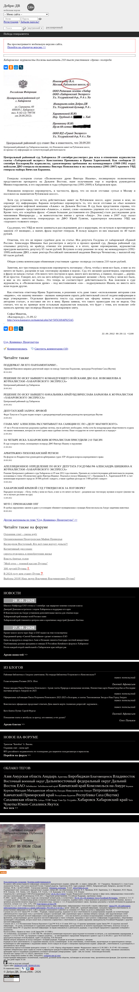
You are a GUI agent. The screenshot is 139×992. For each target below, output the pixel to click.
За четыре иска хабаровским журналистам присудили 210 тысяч (53, 439)
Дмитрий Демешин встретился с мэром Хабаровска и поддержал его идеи (37, 609)
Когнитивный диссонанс (18, 548)
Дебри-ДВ (12, 6)
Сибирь (41, 800)
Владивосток (124, 776)
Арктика (63, 776)
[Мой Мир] (16, 67)
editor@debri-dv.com (80, 888)
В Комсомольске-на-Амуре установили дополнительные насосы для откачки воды (41, 613)
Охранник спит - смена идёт (20, 534)
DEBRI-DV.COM (20, 965)
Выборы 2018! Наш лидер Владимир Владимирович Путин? (39, 578)
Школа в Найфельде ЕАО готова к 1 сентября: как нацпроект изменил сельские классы (43, 605)
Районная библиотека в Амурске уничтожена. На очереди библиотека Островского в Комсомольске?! (50, 674)
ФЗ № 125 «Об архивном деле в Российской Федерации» (96, 898)
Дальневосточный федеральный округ (78, 781)
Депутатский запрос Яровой (25, 410)
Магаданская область (42, 790)
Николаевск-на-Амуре (79, 790)
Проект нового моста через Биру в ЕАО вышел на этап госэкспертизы (35, 633)
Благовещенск (101, 776)
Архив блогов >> (14, 724)
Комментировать (17, 348)
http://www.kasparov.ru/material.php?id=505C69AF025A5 (40, 319)
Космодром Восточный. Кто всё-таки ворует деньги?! (36, 544)
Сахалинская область (20, 799)
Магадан (20, 790)
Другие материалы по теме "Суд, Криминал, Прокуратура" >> (40, 519)
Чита (130, 800)
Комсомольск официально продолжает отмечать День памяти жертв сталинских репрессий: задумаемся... (51, 704)
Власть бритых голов (16, 558)
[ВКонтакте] (6, 67)
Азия (8, 776)
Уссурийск (72, 800)
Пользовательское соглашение (15, 882)
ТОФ (48, 800)
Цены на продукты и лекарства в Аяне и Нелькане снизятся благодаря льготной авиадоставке (46, 640)
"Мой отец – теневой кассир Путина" (26, 563)
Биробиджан (79, 776)
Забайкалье (31, 786)
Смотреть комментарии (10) (51, 348)
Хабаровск (86, 799)
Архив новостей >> (16, 654)
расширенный (54, 27)
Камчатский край (72, 786)
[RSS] (3, 872)
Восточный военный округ (24, 781)
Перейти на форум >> (17, 755)
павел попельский (124, 677)
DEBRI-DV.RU (34, 965)
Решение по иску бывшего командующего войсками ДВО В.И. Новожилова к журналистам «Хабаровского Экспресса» (62, 380)
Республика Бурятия (65, 795)
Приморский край (38, 795)
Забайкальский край (48, 786)
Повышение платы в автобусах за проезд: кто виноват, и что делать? (35, 717)
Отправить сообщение (57, 888)
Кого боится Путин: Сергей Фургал (20, 711)
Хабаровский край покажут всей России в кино (25, 616)
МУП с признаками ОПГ (21, 504)
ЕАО (21, 785)
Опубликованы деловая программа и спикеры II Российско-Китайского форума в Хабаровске (46, 643)
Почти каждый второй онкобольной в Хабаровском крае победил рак (35, 647)
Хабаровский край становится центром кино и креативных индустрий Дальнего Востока (43, 620)
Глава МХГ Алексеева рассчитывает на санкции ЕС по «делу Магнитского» (61, 424)
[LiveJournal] (21, 67)
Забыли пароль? (29, 21)
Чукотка (10, 804)
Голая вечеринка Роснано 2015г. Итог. (21, 681)
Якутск (53, 804)
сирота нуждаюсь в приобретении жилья (28, 553)
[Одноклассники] (11, 67)
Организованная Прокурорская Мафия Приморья (33, 539)
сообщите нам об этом (52, 956)
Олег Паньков (127, 720)
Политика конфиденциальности (39, 882)
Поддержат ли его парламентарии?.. (31, 365)
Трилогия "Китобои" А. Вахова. (18, 744)
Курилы (9, 790)
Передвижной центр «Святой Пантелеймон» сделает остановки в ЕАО (35, 636)
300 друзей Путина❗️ (17, 568)
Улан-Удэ (62, 800)
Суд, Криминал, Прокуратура (21, 342)
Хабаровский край (112, 799)
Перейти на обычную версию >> (26, 47)
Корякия (129, 786)
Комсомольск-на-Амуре (106, 786)
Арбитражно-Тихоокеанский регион (31, 453)
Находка (61, 791)
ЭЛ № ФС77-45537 (58, 894)
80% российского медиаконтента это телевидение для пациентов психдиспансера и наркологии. (46, 751)
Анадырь (49, 776)
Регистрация (11, 21)
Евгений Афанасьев (123, 684)
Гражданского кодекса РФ (46, 904)
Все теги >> (11, 808)
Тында (54, 800)
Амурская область (26, 776)
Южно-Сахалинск (32, 804)
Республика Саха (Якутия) (97, 795)
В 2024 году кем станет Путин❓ (23, 573)
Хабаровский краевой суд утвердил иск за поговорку (45, 488)
